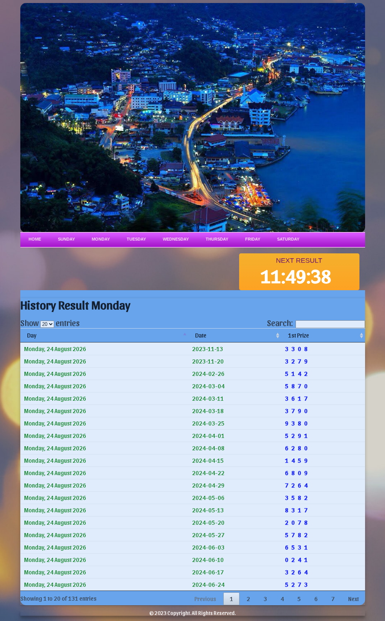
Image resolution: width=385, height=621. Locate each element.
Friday (252, 239)
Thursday (217, 239)
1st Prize (298, 335)
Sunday (66, 239)
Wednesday (176, 239)
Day (31, 335)
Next (353, 598)
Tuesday (136, 239)
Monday (101, 239)
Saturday (288, 239)
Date (200, 335)
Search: (280, 322)
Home (35, 239)
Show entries (50, 322)
